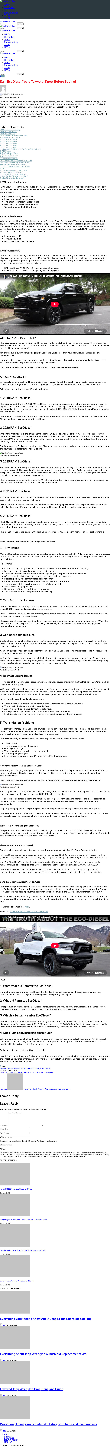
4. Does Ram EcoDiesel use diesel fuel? (14, 176)
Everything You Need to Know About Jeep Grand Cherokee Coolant (24, 1220)
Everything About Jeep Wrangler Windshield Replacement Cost (22, 1250)
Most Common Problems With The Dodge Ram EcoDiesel (20, 149)
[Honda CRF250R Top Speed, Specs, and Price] (15, 1185)
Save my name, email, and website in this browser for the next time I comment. (29, 1141)
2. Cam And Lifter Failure (9, 153)
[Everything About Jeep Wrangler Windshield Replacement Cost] (15, 1246)
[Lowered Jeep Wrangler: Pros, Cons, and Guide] (15, 1277)
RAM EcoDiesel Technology (10, 130)
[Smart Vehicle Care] (7, 30)
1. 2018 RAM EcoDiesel (8, 139)
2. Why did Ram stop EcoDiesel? (11, 172)
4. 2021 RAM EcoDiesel (8, 145)
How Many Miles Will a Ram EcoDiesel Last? (16, 161)
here (27, 906)
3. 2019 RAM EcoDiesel (8, 143)
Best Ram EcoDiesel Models (10, 137)
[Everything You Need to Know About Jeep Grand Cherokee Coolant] (15, 1215)
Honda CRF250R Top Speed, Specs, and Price (16, 1189)
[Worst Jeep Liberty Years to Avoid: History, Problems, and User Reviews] (15, 1418)
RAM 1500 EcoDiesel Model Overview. (29, 911)
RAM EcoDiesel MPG (7, 134)
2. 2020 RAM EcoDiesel (8, 141)
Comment (4, 1125)
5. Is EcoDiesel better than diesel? (12, 178)
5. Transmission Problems (9, 159)
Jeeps (2, 76)
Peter (2, 93)
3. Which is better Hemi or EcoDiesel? (13, 174)
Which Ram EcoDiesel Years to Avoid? (13, 136)
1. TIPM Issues (5, 151)
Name (2, 1129)
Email (2, 1133)
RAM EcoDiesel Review (8, 132)
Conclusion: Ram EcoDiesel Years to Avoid (15, 166)
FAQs (2, 168)
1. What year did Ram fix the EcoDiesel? (14, 170)
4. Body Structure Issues (8, 157)
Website (3, 1137)
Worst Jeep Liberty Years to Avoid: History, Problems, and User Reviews (48, 1424)
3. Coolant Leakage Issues (9, 155)
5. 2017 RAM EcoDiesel (8, 147)
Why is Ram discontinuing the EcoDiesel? (14, 163)
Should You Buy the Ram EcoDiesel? (12, 164)
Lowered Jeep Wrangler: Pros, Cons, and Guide (16, 1281)
